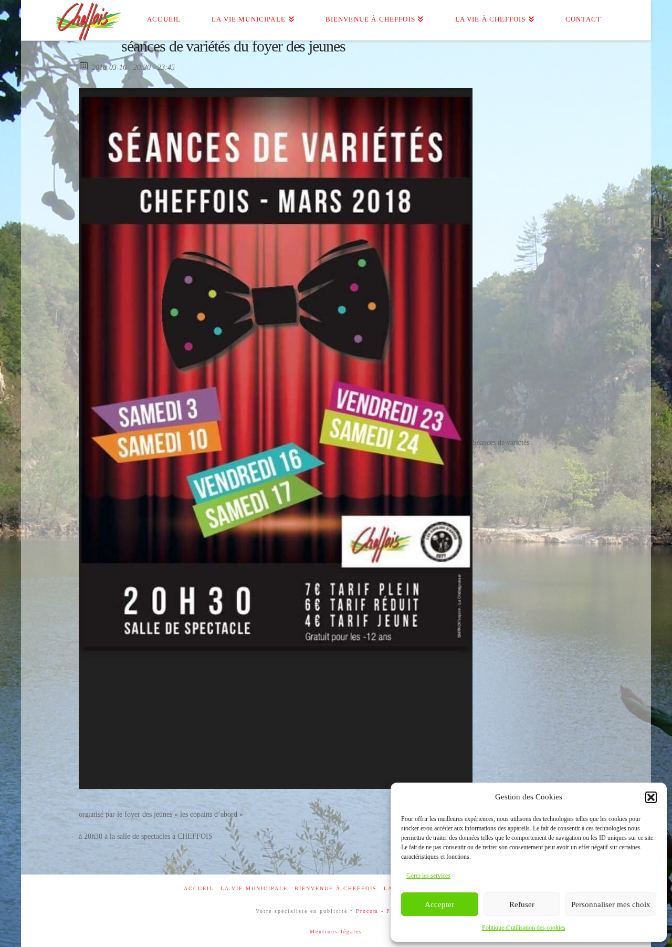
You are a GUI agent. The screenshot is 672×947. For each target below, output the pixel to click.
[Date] (84, 65)
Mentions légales (336, 931)
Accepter (439, 904)
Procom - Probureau (386, 911)
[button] (651, 797)
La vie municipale (254, 888)
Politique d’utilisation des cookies (523, 927)
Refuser (521, 904)
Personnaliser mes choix (610, 904)
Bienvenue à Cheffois (336, 888)
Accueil (199, 888)
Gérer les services (428, 875)
